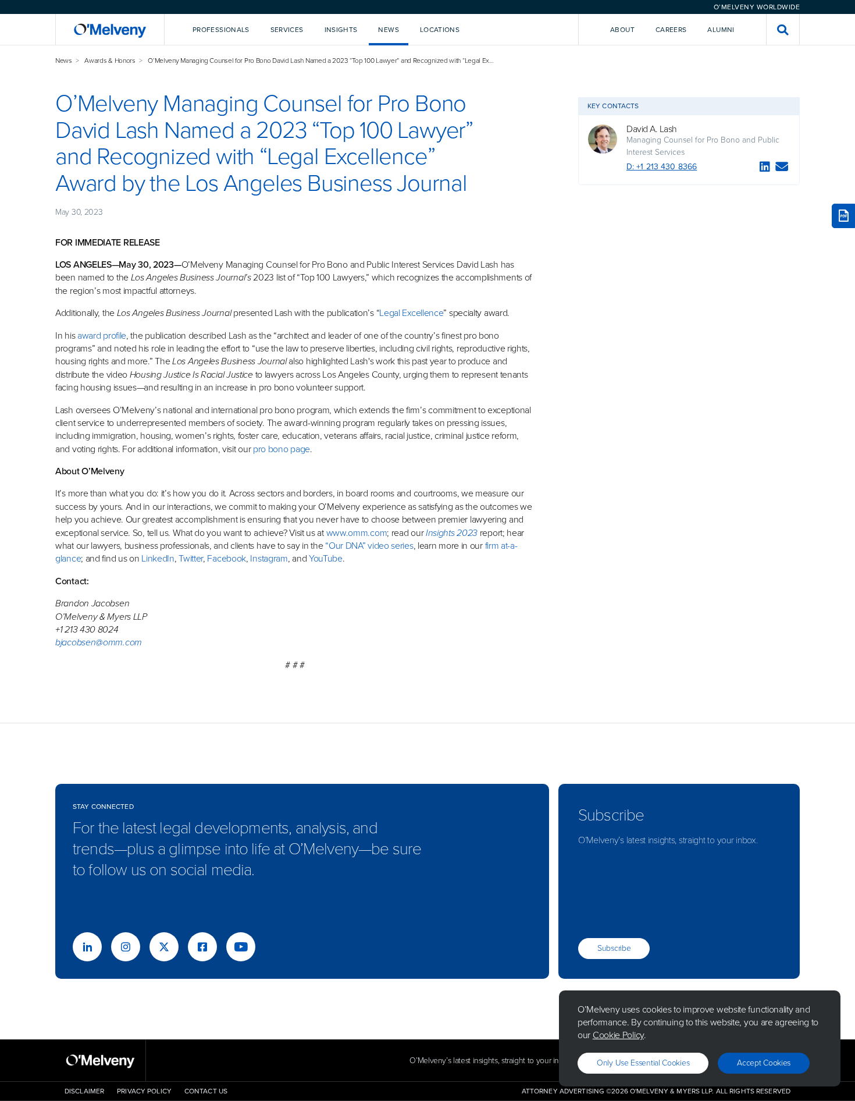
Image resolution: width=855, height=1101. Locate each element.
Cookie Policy (618, 1035)
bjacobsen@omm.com (98, 642)
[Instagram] (125, 946)
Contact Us (205, 1091)
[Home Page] (110, 29)
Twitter (189, 558)
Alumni (720, 29)
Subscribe (613, 948)
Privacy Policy (144, 1091)
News (63, 60)
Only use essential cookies (643, 1063)
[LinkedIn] (765, 168)
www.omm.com (356, 532)
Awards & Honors (110, 60)
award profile (101, 335)
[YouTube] (240, 946)
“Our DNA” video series (369, 545)
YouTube (326, 558)
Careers (671, 29)
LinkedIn (157, 558)
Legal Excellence (411, 312)
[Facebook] (202, 946)
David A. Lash (651, 129)
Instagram (268, 558)
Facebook (226, 558)
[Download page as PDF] (843, 216)
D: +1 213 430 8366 (661, 167)
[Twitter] (164, 946)
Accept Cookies (763, 1063)
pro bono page (281, 449)
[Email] (782, 168)
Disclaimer (84, 1091)
